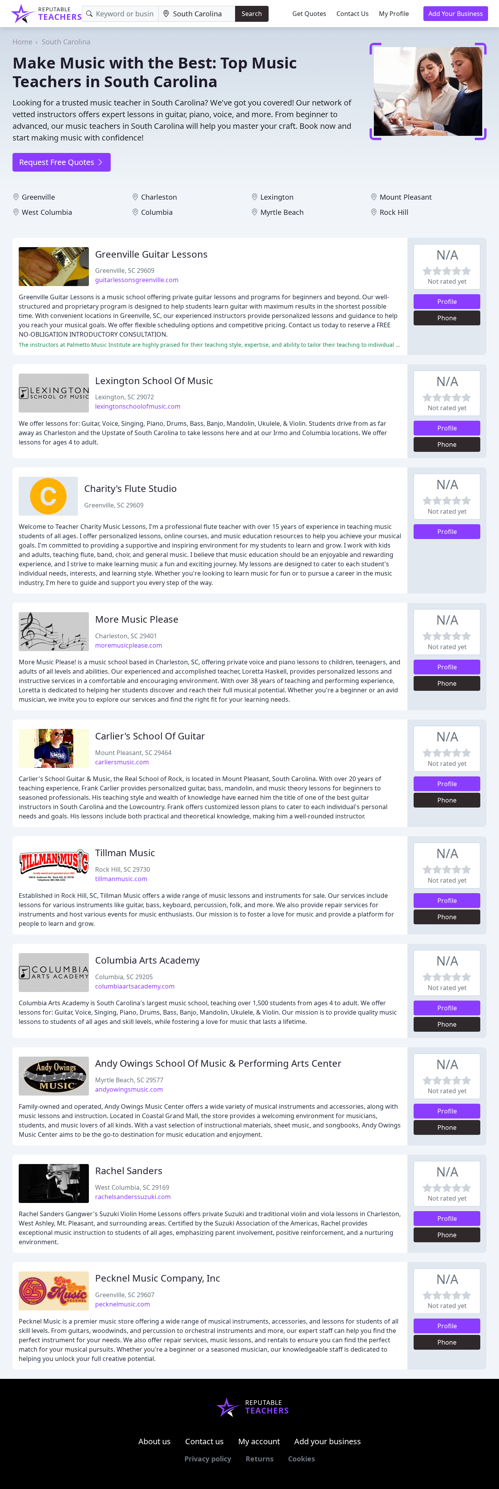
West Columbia (47, 212)
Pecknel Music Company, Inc (157, 1277)
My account (259, 1441)
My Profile (394, 13)
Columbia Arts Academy (147, 959)
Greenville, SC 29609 (124, 270)
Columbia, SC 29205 (124, 977)
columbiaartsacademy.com (135, 986)
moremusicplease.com (128, 645)
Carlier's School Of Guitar (150, 735)
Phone (447, 318)
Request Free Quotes (57, 162)
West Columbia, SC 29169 (132, 1187)
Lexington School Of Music (154, 380)
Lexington (277, 197)
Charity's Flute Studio (130, 488)
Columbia (157, 212)
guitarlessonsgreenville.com (137, 280)
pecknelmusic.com (122, 1304)
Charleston (159, 197)
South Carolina (66, 41)
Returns (260, 1458)
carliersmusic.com (122, 762)
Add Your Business (455, 13)
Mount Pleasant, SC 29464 (133, 752)
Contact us (204, 1441)
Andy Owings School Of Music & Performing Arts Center (218, 1063)
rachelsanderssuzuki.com (133, 1196)
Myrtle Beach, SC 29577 (129, 1080)
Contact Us (352, 13)
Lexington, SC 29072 (124, 397)
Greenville (38, 197)
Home (22, 41)
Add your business (327, 1441)
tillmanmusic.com (121, 878)
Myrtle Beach (282, 212)
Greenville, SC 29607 (124, 1295)
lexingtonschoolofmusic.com (137, 406)
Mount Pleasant (406, 197)
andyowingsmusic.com (129, 1089)
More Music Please (137, 619)
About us (154, 1441)
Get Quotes (309, 13)
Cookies (301, 1458)
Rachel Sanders (129, 1170)
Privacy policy (207, 1458)
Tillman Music (125, 852)
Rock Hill (394, 212)
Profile (447, 301)
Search (252, 13)
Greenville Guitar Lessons (151, 254)
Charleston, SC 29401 (126, 636)
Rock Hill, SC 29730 (122, 869)
